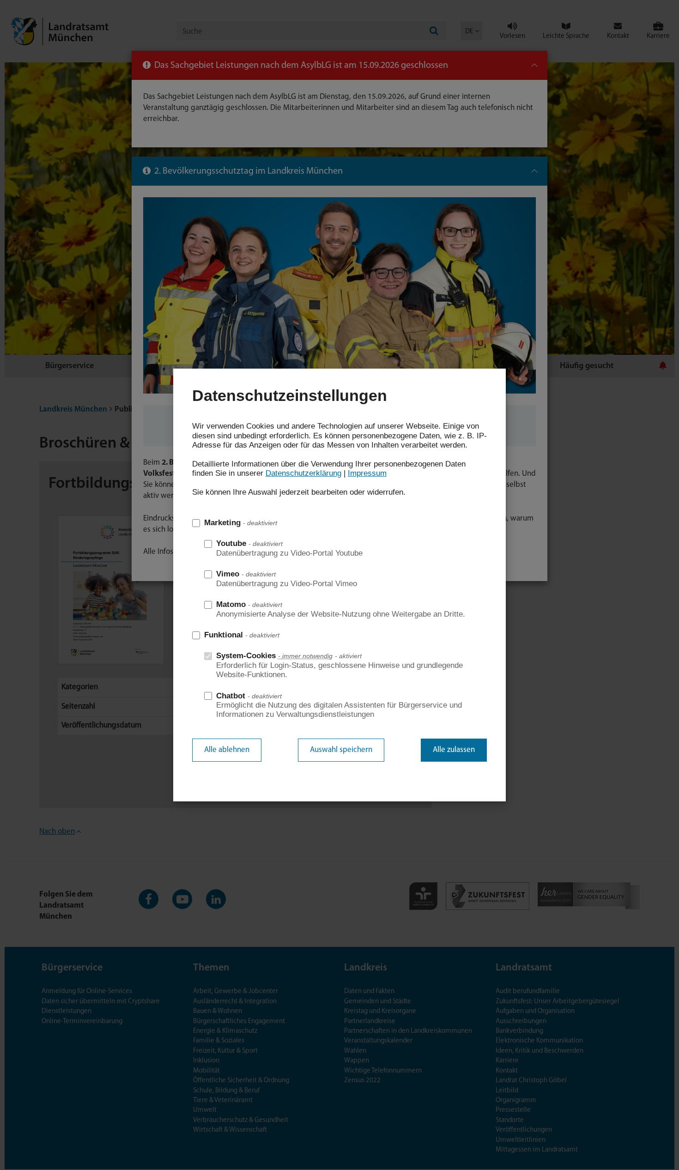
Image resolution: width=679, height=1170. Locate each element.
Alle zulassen (454, 750)
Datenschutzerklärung (303, 473)
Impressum (367, 473)
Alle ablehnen (226, 750)
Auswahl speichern (341, 750)
